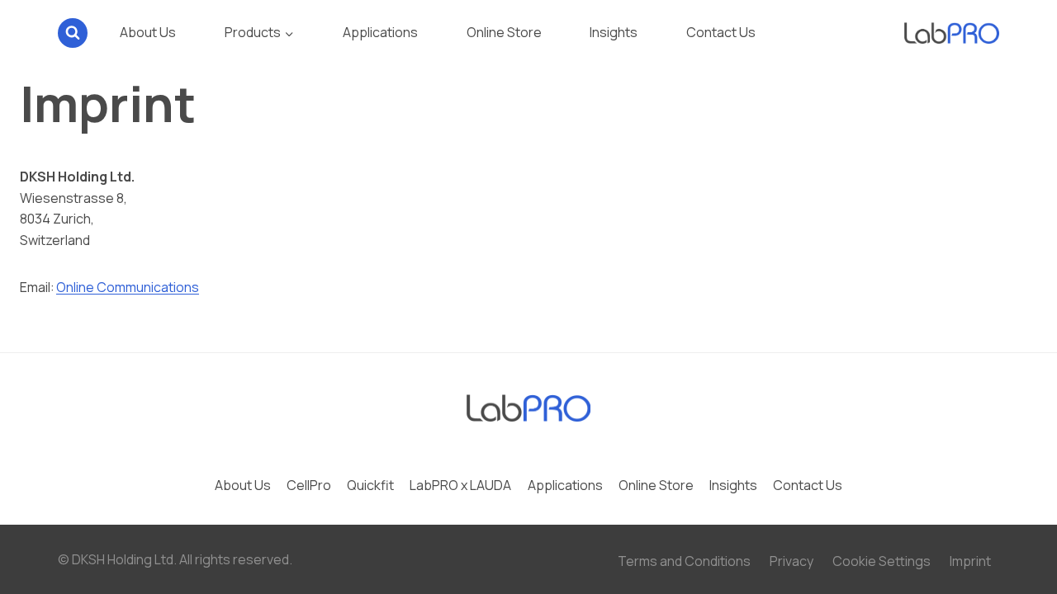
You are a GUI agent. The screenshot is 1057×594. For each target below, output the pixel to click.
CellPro (309, 485)
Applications (380, 32)
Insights (614, 32)
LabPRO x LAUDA (460, 485)
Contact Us (721, 32)
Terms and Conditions (684, 561)
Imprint (970, 561)
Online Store (504, 32)
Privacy (791, 561)
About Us (148, 32)
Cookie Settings (881, 561)
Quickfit (370, 485)
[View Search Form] (73, 33)
